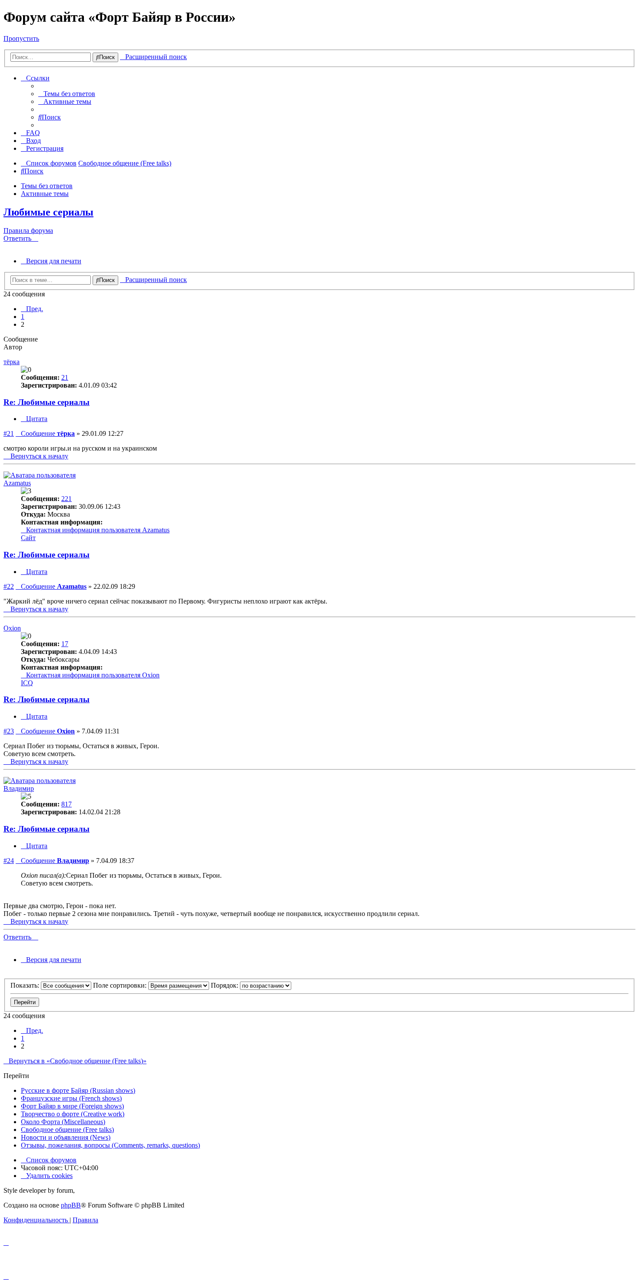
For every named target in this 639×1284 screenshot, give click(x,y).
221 (66, 498)
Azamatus (17, 483)
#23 (8, 731)
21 (64, 377)
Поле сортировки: (120, 985)
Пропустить (21, 38)
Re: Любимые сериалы (46, 402)
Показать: (25, 985)
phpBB (71, 1205)
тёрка (11, 361)
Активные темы (45, 193)
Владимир (18, 788)
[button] (32, 308)
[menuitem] (66, 93)
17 (64, 643)
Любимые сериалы (48, 212)
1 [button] (22, 316)
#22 (8, 586)
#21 (8, 433)
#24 (8, 860)
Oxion (12, 628)
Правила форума (28, 230)
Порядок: (225, 985)
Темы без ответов (47, 185)
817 (66, 804)
